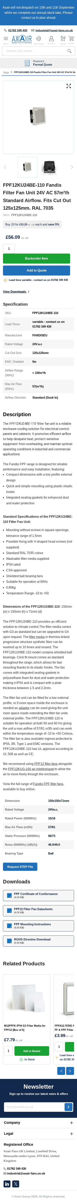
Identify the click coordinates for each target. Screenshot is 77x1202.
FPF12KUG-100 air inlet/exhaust (31, 769)
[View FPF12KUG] (28, 167)
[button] (38, 1123)
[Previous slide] (61, 1071)
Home (6, 72)
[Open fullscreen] (69, 86)
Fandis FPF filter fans (48, 784)
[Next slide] (70, 1071)
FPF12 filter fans (45, 763)
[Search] (69, 51)
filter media (37, 637)
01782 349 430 (17, 30)
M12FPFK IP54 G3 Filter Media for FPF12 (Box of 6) (24, 1027)
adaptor (24, 708)
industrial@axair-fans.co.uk (54, 30)
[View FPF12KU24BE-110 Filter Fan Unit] (49, 167)
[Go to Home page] (22, 39)
